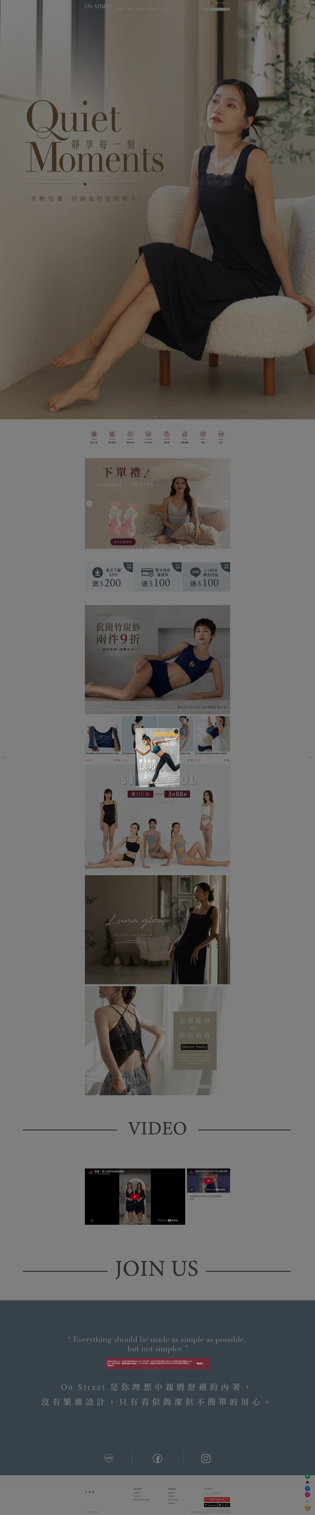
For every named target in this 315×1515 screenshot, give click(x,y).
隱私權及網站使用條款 (129, 1363)
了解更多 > (110, 1365)
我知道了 (200, 1363)
